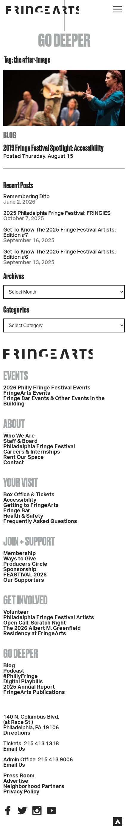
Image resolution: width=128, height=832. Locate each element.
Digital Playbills (23, 681)
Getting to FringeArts (31, 505)
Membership (19, 553)
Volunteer (16, 612)
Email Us (14, 749)
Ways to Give (19, 559)
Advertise (15, 781)
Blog (9, 665)
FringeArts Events (26, 393)
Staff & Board (20, 441)
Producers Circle (25, 564)
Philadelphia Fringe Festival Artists (48, 617)
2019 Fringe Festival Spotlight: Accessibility (53, 147)
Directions (16, 733)
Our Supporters (23, 580)
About (14, 423)
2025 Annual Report (29, 687)
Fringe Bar (16, 511)
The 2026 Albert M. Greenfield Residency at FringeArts (42, 631)
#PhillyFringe (20, 676)
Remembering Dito (26, 196)
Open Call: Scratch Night (34, 623)
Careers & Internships (31, 452)
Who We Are (19, 436)
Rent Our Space (23, 457)
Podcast (13, 671)
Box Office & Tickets (28, 494)
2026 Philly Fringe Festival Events (46, 388)
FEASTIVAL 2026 (25, 575)
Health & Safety (23, 516)
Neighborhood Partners (33, 786)
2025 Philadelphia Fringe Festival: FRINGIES (57, 213)
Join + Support (29, 541)
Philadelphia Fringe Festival (39, 446)
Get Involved (25, 600)
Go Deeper (20, 653)
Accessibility (19, 500)
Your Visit (20, 482)
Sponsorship (19, 569)
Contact (13, 462)
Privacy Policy (21, 792)
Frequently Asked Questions (40, 521)
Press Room (19, 776)
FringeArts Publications (34, 692)
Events (15, 375)
